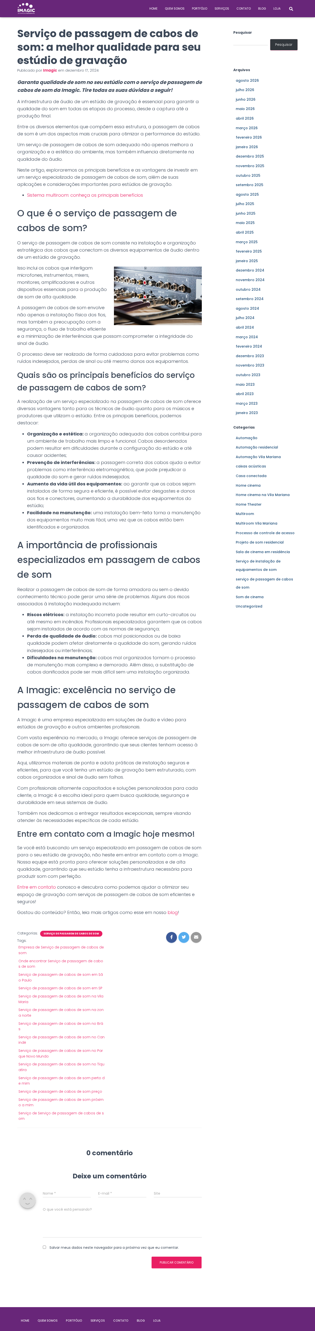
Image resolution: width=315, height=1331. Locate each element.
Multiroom (245, 513)
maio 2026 (245, 108)
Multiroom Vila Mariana (256, 523)
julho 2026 (245, 89)
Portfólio (199, 8)
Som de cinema (250, 596)
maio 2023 (245, 384)
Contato (243, 8)
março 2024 (247, 337)
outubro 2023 (248, 374)
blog (173, 912)
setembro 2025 (249, 184)
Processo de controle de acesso (265, 532)
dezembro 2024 (250, 270)
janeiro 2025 (247, 260)
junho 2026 (245, 99)
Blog (262, 8)
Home (153, 8)
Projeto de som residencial (260, 542)
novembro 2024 (250, 279)
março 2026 (247, 128)
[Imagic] (26, 8)
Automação (246, 437)
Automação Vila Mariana (258, 456)
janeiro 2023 (247, 412)
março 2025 (247, 242)
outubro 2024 (248, 289)
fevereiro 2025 (249, 251)
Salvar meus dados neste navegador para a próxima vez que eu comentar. (114, 1247)
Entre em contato (36, 887)
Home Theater (249, 504)
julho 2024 (245, 317)
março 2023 (247, 403)
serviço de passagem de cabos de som (71, 933)
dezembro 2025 (250, 156)
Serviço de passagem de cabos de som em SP (60, 988)
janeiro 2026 (247, 146)
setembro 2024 (250, 298)
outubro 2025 (248, 175)
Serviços (222, 8)
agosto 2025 (247, 194)
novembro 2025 (250, 165)
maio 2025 (245, 222)
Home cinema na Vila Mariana (263, 494)
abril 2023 (245, 393)
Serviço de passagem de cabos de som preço (60, 1091)
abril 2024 (245, 327)
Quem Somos (175, 8)
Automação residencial (257, 447)
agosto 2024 (247, 308)
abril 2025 (245, 232)
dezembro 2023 (250, 355)
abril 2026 (245, 118)
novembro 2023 (250, 365)
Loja (277, 8)
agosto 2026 (247, 80)
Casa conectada (251, 475)
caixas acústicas (251, 466)
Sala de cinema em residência (263, 551)
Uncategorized (249, 606)
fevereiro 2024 (249, 346)
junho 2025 (245, 213)
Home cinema (248, 485)
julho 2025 (245, 203)
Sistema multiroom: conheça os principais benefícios (85, 195)
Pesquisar (242, 32)
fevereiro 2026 (249, 137)
